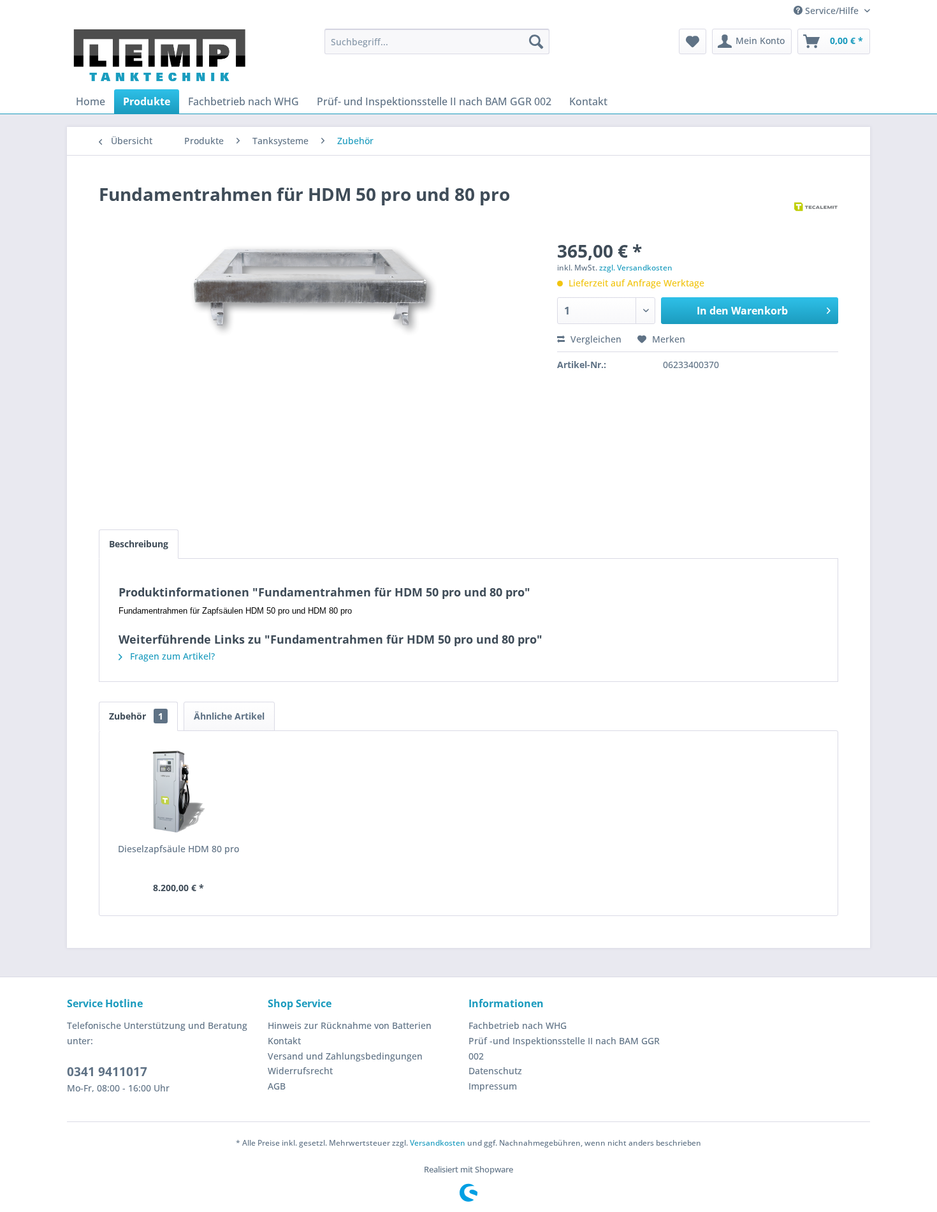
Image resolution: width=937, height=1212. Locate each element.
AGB (277, 1086)
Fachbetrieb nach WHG (517, 1025)
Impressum (492, 1086)
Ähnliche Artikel (229, 716)
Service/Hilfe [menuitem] (832, 10)
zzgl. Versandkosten (635, 267)
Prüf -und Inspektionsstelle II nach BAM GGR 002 (564, 1048)
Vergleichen (594, 339)
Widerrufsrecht (300, 1071)
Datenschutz (495, 1071)
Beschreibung (138, 544)
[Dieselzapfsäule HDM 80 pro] (178, 791)
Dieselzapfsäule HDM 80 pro (178, 849)
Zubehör (136, 716)
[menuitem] (436, 41)
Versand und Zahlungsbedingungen (345, 1056)
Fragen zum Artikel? (171, 656)
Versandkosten (437, 1142)
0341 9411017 (107, 1071)
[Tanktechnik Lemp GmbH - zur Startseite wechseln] (159, 56)
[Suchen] (536, 41)
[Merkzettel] (692, 41)
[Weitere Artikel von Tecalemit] (816, 206)
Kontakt (284, 1041)
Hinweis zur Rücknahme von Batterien (350, 1025)
